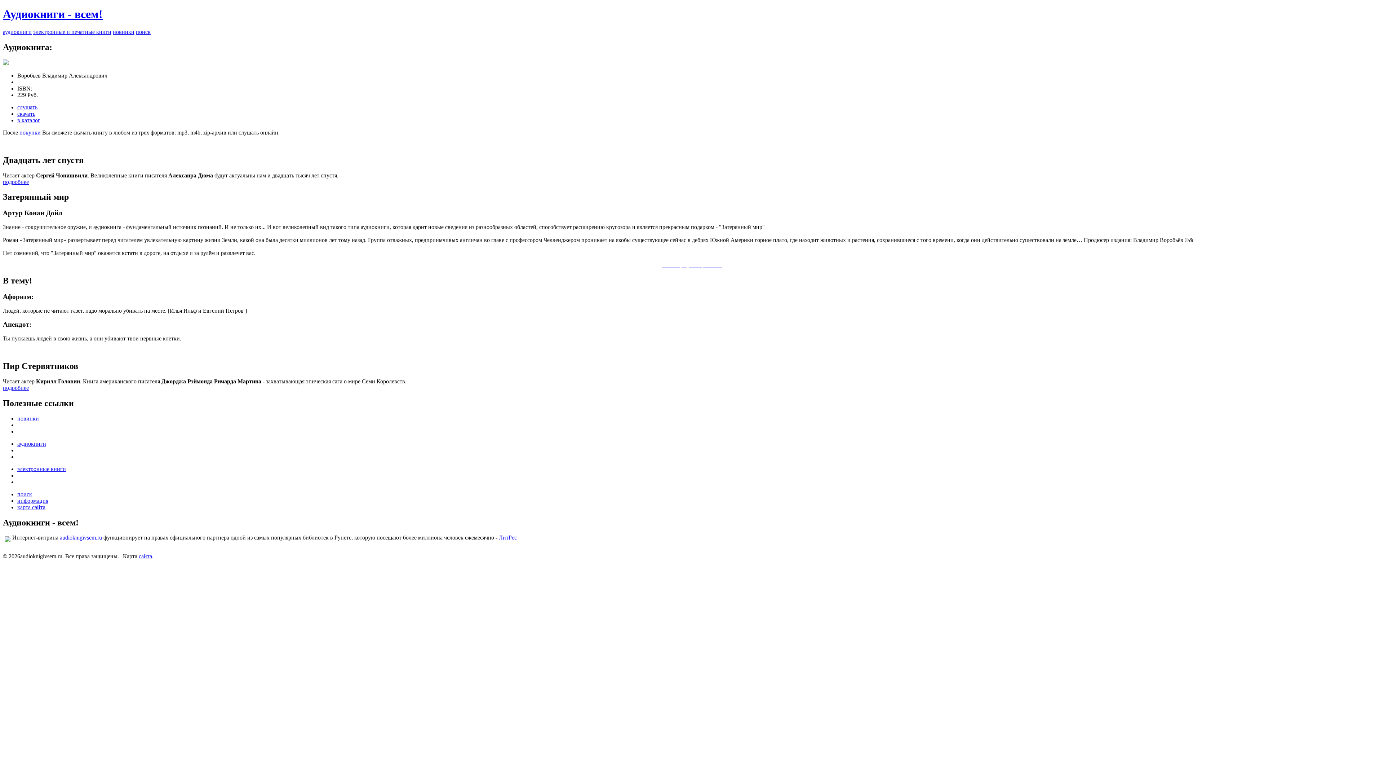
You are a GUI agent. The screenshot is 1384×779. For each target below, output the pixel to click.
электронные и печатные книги (72, 32)
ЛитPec (508, 537)
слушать (27, 107)
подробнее (16, 182)
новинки (123, 32)
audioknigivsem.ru (81, 537)
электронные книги (41, 469)
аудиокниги (17, 32)
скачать (26, 114)
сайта (145, 556)
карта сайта (31, 507)
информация (32, 501)
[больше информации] (6, 63)
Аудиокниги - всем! (53, 14)
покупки (30, 132)
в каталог (28, 120)
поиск (143, 32)
